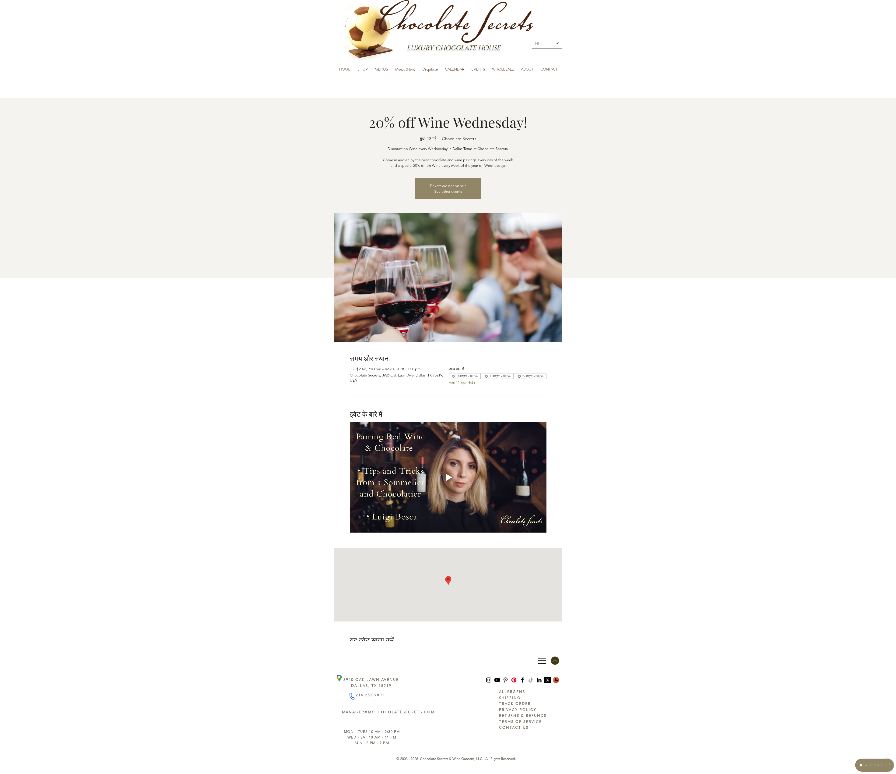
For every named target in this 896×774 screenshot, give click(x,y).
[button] (362, 67)
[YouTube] (497, 680)
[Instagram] (488, 680)
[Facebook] (522, 680)
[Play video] (448, 477)
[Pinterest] (505, 680)
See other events (448, 191)
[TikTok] (530, 680)
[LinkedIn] (539, 680)
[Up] (555, 661)
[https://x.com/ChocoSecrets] (547, 680)
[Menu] (542, 661)
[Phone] (351, 696)
